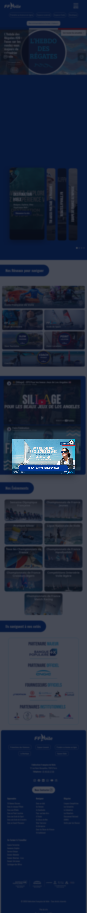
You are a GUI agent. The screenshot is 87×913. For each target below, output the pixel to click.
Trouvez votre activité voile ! (43, 468)
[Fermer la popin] (71, 442)
